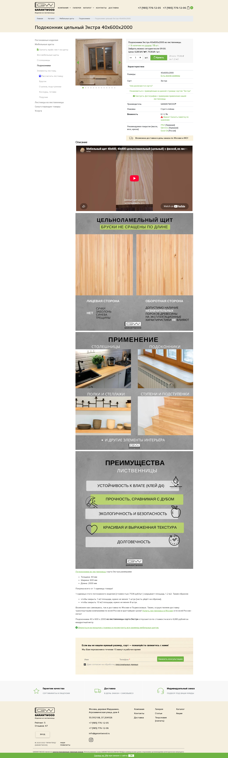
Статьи (158, 713)
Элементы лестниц (46, 71)
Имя (86, 659)
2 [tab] (86, 87)
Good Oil (164, 131)
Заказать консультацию (170, 659)
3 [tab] (88, 87)
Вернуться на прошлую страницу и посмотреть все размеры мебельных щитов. (118, 627)
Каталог (87, 8)
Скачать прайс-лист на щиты (53, 50)
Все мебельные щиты (48, 55)
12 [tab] (112, 87)
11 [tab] (109, 87)
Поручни (43, 97)
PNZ (163, 125)
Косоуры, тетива (47, 92)
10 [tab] (107, 87)
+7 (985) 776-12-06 (174, 8)
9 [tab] (104, 87)
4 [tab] (91, 87)
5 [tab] (93, 87)
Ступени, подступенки (50, 86)
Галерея (77, 8)
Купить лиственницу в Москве (157, 611)
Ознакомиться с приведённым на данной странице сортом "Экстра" (160, 91)
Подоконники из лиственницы (90, 572)
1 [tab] (83, 87)
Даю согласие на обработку (112, 664)
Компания (63, 8)
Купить (160, 57)
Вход (42, 734)
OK (131, 755)
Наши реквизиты (65, 744)
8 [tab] (101, 87)
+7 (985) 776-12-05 (149, 8)
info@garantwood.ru (99, 733)
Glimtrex (164, 128)
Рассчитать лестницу (52, 76)
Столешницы (43, 60)
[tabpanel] (98, 62)
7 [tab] (99, 87)
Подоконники (84, 19)
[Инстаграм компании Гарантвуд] (91, 740)
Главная (40, 19)
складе (147, 45)
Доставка (114, 8)
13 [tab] (115, 87)
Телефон (124, 659)
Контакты (101, 8)
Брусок (42, 81)
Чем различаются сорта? (141, 86)
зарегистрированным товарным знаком (68, 752)
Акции (179, 713)
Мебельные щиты (67, 19)
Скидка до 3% (101, 755)
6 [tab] (96, 87)
